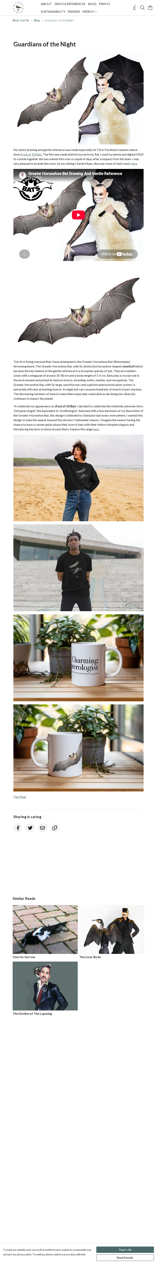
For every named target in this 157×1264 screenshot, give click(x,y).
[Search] (142, 8)
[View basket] (150, 8)
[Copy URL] (54, 828)
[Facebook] (18, 828)
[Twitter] (30, 828)
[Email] (42, 828)
